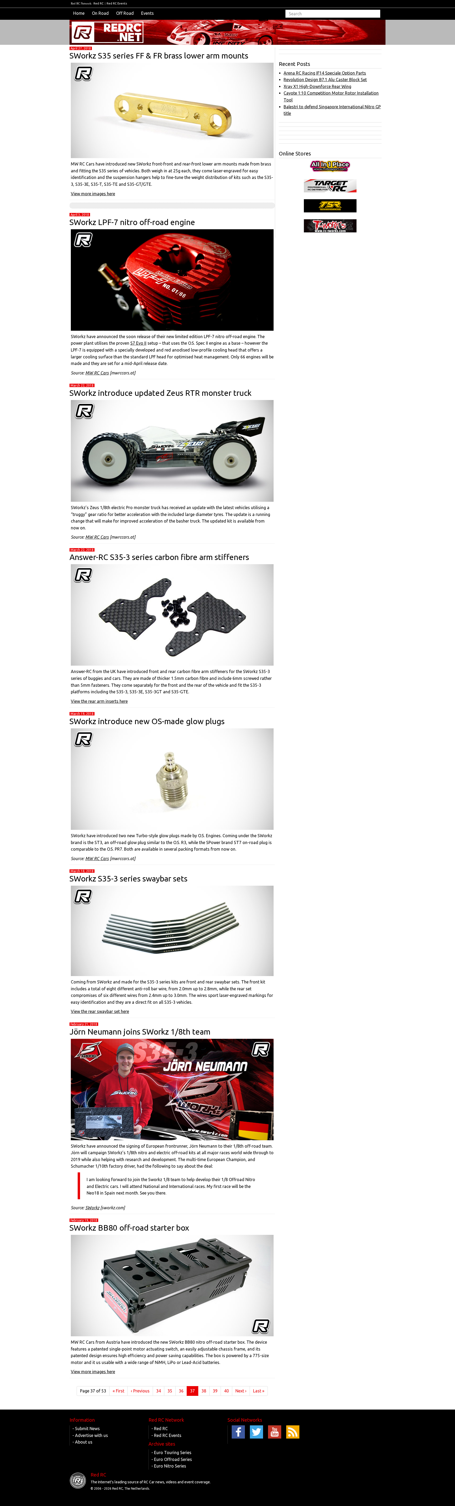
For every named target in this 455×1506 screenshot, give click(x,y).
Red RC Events (117, 3)
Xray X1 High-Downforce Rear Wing (317, 86)
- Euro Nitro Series (168, 1466)
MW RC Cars (97, 373)
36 (181, 1390)
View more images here (93, 193)
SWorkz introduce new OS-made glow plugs (147, 721)
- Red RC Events (166, 1435)
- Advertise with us (90, 1435)
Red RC (98, 3)
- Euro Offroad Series (171, 1459)
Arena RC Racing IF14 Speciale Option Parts (325, 73)
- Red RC (159, 1428)
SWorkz (92, 1207)
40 (226, 1390)
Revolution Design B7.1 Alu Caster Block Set (325, 79)
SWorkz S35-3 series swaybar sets (128, 878)
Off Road (125, 13)
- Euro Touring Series (171, 1452)
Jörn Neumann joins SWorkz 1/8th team (140, 1031)
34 (158, 1390)
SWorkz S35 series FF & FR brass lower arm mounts (159, 55)
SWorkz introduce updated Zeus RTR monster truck (160, 392)
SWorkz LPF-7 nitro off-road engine (132, 222)
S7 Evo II (138, 343)
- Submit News (86, 1428)
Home (79, 13)
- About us (82, 1442)
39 (215, 1390)
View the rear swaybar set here (100, 1011)
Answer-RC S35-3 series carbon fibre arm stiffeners (159, 557)
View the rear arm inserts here (99, 701)
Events (147, 13)
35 (169, 1390)
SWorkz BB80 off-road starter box (129, 1227)
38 (203, 1390)
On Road (100, 13)
